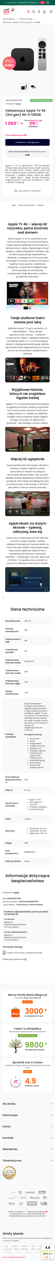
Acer (33, 1246)
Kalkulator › (33, 126)
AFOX (16, 1249)
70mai (14, 1246)
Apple (18, 103)
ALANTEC (8, 1252)
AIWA (33, 1249)
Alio (18, 1252)
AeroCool (8, 1249)
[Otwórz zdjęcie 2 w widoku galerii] (34, 87)
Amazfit (40, 1252)
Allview (28, 1252)
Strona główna (9, 19)
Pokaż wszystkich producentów (14, 1257)
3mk (6, 1246)
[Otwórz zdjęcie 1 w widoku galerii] (24, 87)
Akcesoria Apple (25, 19)
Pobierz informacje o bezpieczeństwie (24, 952)
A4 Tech (24, 1246)
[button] (44, 11)
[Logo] (6, 11)
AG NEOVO (24, 1249)
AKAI (38, 1249)
